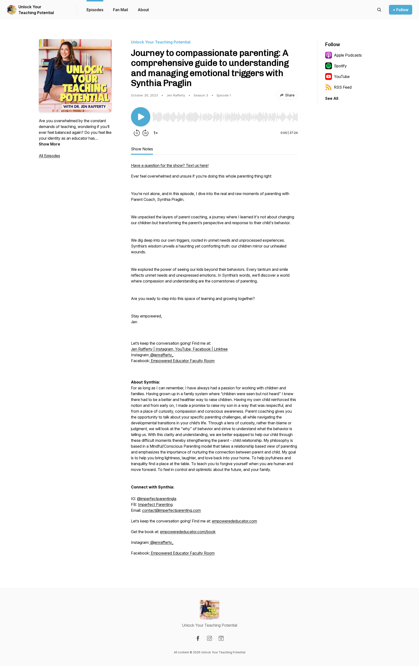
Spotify (340, 65)
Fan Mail (120, 9)
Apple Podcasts (348, 55)
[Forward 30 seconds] (145, 132)
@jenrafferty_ (161, 354)
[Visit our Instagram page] (209, 638)
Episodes (95, 9)
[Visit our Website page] (221, 638)
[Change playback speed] (156, 132)
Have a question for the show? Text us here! (170, 165)
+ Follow (400, 9)
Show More (49, 144)
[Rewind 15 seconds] (136, 132)
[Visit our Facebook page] (197, 638)
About (143, 9)
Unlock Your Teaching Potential (36, 9)
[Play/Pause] (140, 117)
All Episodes (49, 155)
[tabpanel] (214, 361)
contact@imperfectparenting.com (171, 510)
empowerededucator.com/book (188, 531)
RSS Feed (343, 87)
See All (331, 98)
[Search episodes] (379, 10)
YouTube (342, 76)
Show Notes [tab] (142, 148)
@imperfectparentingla (156, 498)
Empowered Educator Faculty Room (182, 360)
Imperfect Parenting (155, 504)
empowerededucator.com (234, 521)
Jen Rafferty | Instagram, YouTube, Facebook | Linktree (179, 349)
